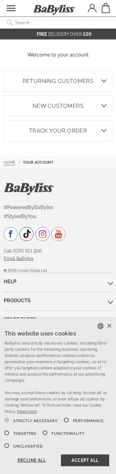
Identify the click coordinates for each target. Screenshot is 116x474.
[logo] (29, 188)
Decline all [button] (32, 460)
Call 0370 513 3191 (23, 250)
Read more (27, 411)
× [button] (109, 326)
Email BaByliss (18, 258)
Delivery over (64, 34)
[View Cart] (105, 8)
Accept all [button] (84, 460)
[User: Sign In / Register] (92, 8)
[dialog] (58, 396)
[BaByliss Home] (54, 10)
